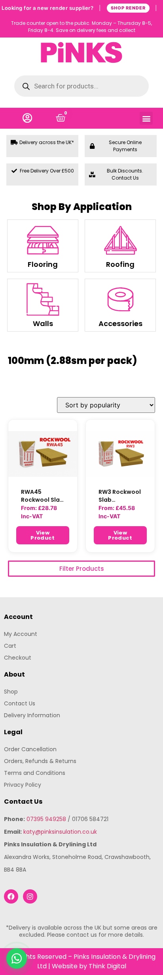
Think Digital (107, 966)
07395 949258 (46, 819)
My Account (20, 634)
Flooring (43, 264)
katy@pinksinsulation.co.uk (60, 832)
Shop (11, 692)
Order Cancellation (30, 749)
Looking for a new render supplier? (79, 7)
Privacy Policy (22, 785)
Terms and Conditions (34, 773)
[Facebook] (11, 896)
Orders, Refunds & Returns (40, 761)
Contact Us (19, 703)
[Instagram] (30, 896)
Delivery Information (32, 715)
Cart (10, 646)
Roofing (120, 264)
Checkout (17, 658)
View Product (42, 535)
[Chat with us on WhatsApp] (16, 958)
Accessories (120, 323)
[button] (146, 118)
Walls (43, 323)
